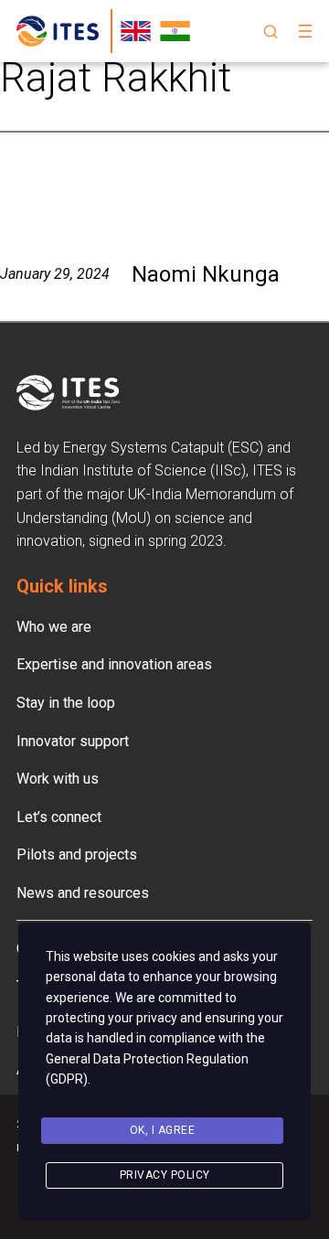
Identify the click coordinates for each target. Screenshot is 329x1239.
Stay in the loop (65, 702)
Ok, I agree (163, 1130)
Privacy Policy (165, 1175)
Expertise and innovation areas (114, 664)
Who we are (53, 627)
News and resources (82, 893)
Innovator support (72, 741)
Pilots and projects (76, 854)
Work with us (57, 778)
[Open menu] (305, 31)
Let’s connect (58, 817)
